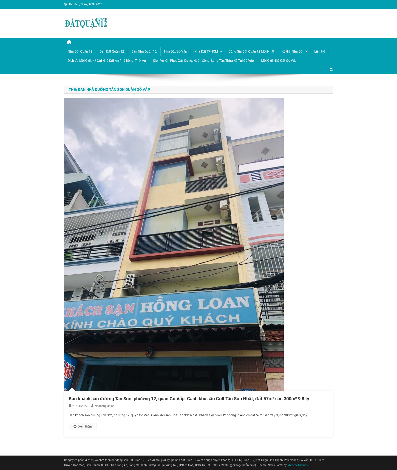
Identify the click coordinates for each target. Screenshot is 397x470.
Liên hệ (319, 51)
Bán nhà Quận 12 (144, 51)
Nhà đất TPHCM (206, 51)
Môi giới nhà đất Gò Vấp (279, 60)
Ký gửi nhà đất (292, 51)
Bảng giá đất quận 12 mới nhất (251, 51)
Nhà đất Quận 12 (80, 51)
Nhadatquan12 (104, 406)
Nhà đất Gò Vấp (175, 51)
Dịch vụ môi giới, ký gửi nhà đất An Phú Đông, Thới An (107, 60)
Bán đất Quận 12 (112, 51)
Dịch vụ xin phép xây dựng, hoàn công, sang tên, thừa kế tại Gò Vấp (203, 60)
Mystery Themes (297, 465)
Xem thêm (85, 426)
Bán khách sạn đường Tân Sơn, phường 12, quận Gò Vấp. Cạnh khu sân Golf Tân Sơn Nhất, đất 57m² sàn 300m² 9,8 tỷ (189, 398)
